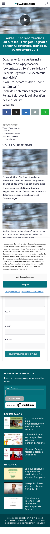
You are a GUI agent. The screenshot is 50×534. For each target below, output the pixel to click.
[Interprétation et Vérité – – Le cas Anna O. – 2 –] (13, 488)
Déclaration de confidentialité (32, 292)
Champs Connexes (15, 518)
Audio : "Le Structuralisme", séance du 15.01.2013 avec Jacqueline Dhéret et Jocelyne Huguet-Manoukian (23, 234)
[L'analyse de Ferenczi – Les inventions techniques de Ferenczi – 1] (13, 503)
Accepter (25, 284)
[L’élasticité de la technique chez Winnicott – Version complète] (13, 439)
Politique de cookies (12, 292)
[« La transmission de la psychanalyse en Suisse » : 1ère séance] (13, 423)
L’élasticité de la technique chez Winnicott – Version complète (35, 438)
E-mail (8, 326)
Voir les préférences (25, 276)
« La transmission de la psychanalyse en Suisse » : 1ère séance (34, 424)
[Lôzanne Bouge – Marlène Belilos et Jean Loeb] (13, 454)
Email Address (11, 388)
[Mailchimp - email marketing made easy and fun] (20, 405)
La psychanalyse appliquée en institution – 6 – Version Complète (35, 473)
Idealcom (40, 523)
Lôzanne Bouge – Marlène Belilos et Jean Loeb (34, 452)
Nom (7, 312)
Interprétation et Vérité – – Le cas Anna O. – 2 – (34, 486)
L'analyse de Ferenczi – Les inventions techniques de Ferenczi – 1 (33, 504)
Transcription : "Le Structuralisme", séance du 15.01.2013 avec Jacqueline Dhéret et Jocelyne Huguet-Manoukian (24, 180)
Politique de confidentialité (18, 520)
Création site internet (25, 523)
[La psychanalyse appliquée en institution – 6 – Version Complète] (13, 474)
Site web (8, 339)
